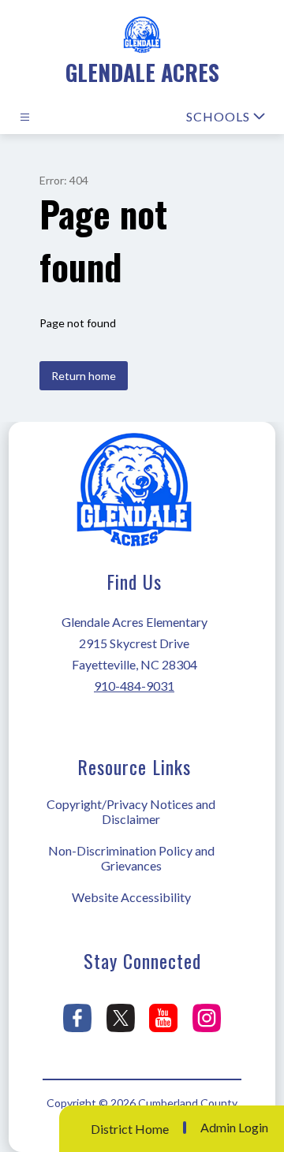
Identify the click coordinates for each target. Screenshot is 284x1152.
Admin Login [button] (234, 1127)
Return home (83, 375)
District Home (130, 1128)
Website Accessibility (131, 896)
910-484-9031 (134, 685)
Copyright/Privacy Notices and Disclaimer (131, 811)
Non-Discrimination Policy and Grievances (131, 858)
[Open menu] (25, 117)
